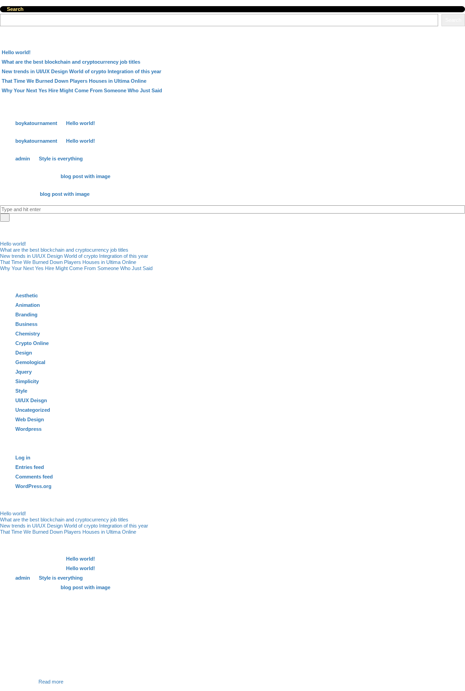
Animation (27, 305)
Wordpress (28, 429)
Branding (26, 314)
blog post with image (85, 176)
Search (15, 9)
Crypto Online (32, 343)
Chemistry (27, 333)
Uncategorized (32, 410)
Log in (22, 457)
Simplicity (27, 381)
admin (22, 158)
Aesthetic (26, 295)
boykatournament (36, 123)
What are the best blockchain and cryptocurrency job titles (71, 62)
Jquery (23, 372)
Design (23, 353)
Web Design (29, 419)
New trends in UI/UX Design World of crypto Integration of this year (81, 71)
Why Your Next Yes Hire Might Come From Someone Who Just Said (82, 90)
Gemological (30, 362)
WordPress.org (33, 486)
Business (26, 324)
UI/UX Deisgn (31, 400)
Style (21, 391)
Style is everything (61, 158)
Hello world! (16, 52)
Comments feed (34, 477)
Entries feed (29, 467)
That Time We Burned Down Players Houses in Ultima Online (74, 81)
